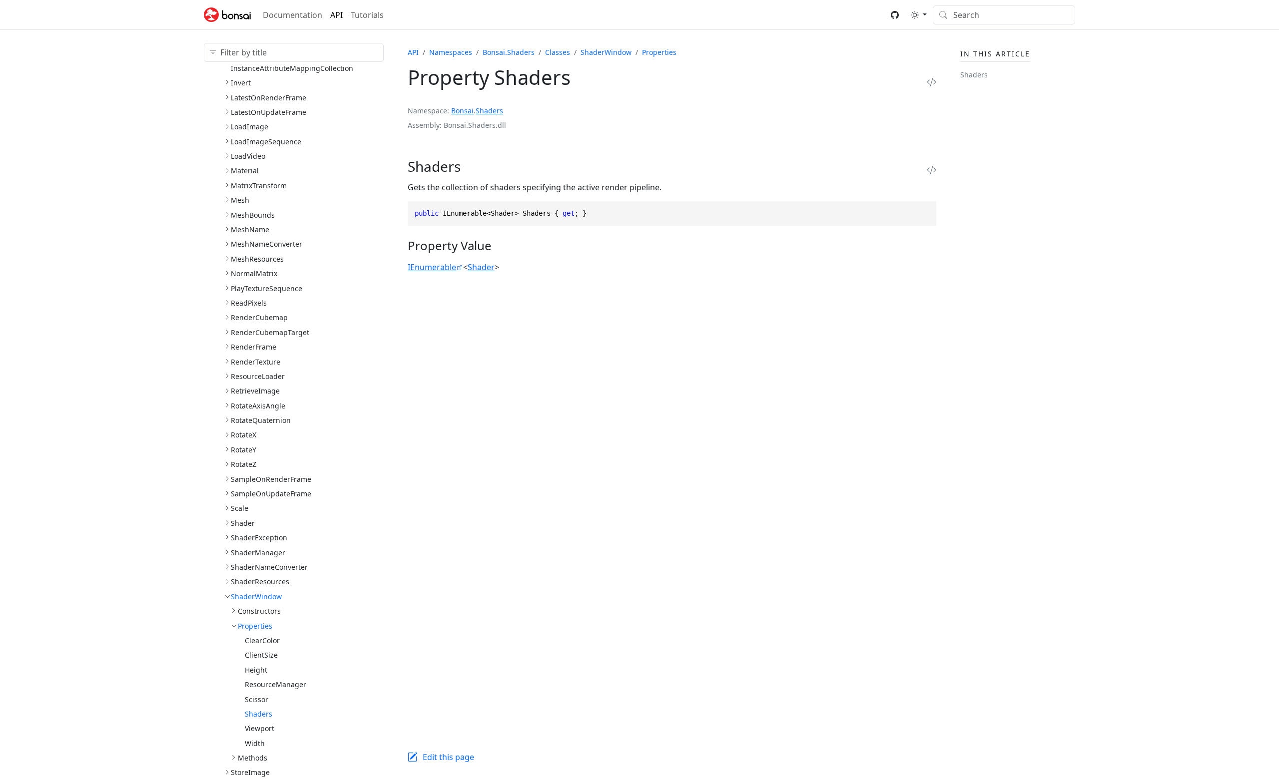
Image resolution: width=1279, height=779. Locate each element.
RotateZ (243, 464)
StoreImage (250, 772)
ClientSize (261, 655)
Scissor (256, 699)
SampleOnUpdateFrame (271, 493)
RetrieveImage (255, 390)
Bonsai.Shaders (509, 52)
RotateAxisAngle (258, 405)
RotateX (243, 434)
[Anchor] (474, 166)
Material (245, 170)
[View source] (931, 81)
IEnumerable (432, 267)
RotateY (243, 449)
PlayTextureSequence (266, 288)
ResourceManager (275, 684)
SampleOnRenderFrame (271, 479)
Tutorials (367, 14)
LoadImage (249, 126)
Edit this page (448, 757)
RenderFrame (253, 347)
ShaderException (259, 537)
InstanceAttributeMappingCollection (292, 68)
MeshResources (257, 259)
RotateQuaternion (261, 420)
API (336, 14)
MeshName (250, 229)
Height (256, 670)
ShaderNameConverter (269, 567)
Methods (252, 758)
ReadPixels (249, 303)
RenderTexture (255, 362)
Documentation (292, 14)
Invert (241, 82)
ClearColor (262, 640)
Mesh (240, 200)
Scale (239, 508)
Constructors (259, 611)
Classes (557, 52)
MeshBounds (253, 215)
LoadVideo (248, 156)
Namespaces (450, 52)
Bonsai (462, 110)
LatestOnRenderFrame (268, 97)
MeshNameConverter (266, 244)
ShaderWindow (256, 596)
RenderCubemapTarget (270, 332)
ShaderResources (260, 581)
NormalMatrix (254, 273)
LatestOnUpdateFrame (268, 112)
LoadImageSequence (266, 141)
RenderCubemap (259, 317)
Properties (255, 626)
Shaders (258, 714)
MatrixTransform (259, 185)
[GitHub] (895, 15)
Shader (243, 523)
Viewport (259, 728)
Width (255, 743)
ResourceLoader (258, 376)
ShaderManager (258, 552)
